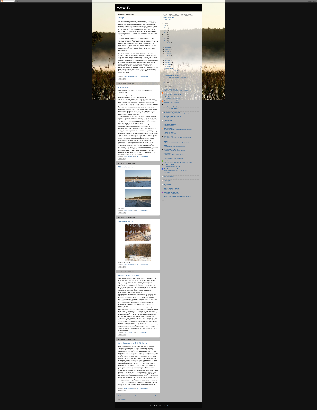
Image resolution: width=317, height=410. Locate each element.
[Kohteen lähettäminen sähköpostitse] (118, 79)
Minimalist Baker (168, 104)
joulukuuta (168, 42)
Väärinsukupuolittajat (169, 121)
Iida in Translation (169, 161)
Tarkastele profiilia (166, 19)
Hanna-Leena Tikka (168, 17)
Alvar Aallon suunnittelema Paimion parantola (174, 150)
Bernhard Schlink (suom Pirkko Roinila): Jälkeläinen (176, 110)
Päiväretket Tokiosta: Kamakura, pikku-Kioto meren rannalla (178, 162)
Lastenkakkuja (167, 181)
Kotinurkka (167, 172)
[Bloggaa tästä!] (120, 79)
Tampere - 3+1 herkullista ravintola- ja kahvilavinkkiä (176, 114)
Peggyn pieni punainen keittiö (172, 188)
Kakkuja (165, 185)
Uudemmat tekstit (124, 396)
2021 (165, 32)
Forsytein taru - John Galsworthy (171, 102)
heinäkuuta (168, 53)
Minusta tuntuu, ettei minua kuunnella (172, 94)
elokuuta (167, 51)
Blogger (169, 405)
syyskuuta (167, 49)
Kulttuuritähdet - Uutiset (170, 89)
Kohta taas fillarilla (168, 174)
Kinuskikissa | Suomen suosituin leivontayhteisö (177, 196)
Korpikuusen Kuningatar (170, 157)
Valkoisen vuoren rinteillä (171, 149)
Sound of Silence (123, 87)
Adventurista (167, 153)
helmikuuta (168, 64)
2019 (165, 36)
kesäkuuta (168, 55)
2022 (165, 30)
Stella (165, 145)
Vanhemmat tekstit (151, 396)
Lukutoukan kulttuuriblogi (171, 192)
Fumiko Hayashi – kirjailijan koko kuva (173, 117)
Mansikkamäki (168, 180)
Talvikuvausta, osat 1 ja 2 (126, 221)
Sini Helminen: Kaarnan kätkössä (171, 193)
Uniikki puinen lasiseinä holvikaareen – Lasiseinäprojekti (177, 142)
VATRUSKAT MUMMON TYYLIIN (172, 166)
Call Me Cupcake (168, 97)
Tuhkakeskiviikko (168, 120)
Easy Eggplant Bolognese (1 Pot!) (172, 106)
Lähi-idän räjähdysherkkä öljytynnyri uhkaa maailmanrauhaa (178, 129)
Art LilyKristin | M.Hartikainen (172, 112)
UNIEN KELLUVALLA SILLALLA (172, 116)
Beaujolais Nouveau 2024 (170, 133)
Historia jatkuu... (168, 128)
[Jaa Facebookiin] (123, 79)
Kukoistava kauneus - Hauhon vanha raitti (174, 158)
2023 (165, 28)
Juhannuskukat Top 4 (169, 125)
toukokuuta (168, 58)
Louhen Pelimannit (169, 176)
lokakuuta (167, 47)
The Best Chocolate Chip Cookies (172, 98)
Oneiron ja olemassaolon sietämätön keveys (132, 343)
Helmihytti (166, 141)
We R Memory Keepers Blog (171, 168)
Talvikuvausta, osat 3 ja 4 (126, 167)
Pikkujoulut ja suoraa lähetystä (171, 178)
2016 (165, 82)
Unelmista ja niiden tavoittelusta (128, 275)
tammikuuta (168, 80)
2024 (165, 25)
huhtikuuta (168, 60)
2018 (165, 38)
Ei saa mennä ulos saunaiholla (172, 93)
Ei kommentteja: (144, 76)
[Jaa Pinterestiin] (125, 79)
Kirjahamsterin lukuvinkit (171, 100)
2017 (165, 41)
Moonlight (121, 18)
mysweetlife (122, 7)
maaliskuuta (168, 62)
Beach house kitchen (170, 164)
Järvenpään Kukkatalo (170, 124)
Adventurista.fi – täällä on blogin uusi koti (173, 154)
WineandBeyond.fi (169, 132)
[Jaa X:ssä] (121, 79)
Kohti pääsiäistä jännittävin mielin (172, 189)
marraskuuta (168, 45)
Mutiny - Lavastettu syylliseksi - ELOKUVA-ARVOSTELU (177, 90)
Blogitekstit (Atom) (125, 399)
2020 (165, 34)
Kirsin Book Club (168, 136)
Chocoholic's (167, 184)
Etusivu (137, 396)
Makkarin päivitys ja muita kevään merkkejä (174, 146)
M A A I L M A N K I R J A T (171, 108)
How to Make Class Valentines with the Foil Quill (175, 170)
